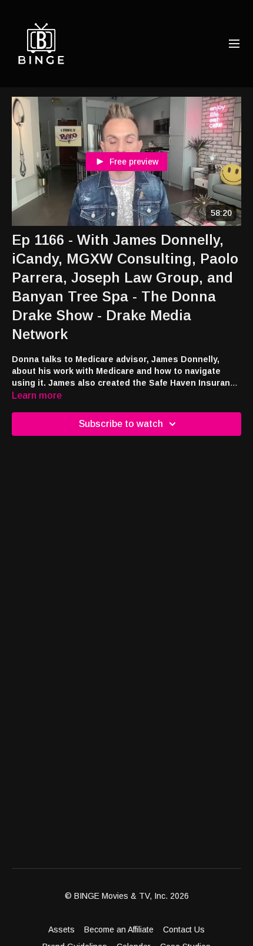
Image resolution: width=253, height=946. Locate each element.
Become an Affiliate (119, 929)
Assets (61, 929)
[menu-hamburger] (234, 44)
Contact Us (184, 929)
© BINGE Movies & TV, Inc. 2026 (127, 896)
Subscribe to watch (121, 424)
